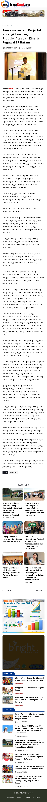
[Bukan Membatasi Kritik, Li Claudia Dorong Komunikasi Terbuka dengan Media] (13, 558)
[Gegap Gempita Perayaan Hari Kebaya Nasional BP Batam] (13, 527)
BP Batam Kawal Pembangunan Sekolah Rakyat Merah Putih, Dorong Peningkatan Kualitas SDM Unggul (34, 509)
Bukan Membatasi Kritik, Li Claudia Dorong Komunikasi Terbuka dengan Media (11, 572)
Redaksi (20, 797)
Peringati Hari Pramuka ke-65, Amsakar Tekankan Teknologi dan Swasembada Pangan (29, 756)
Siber (28, 797)
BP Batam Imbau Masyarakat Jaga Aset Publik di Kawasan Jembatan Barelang (29, 699)
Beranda (6, 25)
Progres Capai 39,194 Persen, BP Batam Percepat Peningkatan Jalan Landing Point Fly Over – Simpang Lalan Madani (29, 729)
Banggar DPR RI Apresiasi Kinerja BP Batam (29, 689)
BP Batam (14, 25)
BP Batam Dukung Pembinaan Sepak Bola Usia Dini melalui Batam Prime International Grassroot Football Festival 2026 (12, 510)
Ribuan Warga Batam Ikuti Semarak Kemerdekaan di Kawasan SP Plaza (29, 679)
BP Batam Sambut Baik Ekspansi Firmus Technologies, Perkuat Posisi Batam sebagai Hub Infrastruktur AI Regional (34, 575)
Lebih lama (39, 590)
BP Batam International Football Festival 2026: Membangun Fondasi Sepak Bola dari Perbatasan (34, 542)
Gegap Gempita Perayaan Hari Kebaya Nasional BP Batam (12, 539)
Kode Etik (36, 797)
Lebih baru (8, 590)
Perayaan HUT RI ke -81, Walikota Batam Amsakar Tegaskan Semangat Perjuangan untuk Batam (28, 779)
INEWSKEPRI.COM (26, 793)
